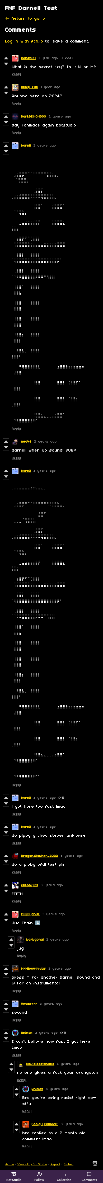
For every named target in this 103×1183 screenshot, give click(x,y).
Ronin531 (28, 58)
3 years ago (45, 145)
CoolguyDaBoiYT (45, 1124)
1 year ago (48, 58)
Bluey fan (29, 87)
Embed (68, 1164)
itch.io (9, 1164)
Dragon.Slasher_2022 (39, 856)
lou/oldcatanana (40, 1064)
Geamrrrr (29, 1004)
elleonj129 (29, 885)
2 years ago (60, 116)
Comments (89, 1180)
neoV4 (26, 441)
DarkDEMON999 (33, 116)
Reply (16, 74)
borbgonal (35, 939)
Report (55, 1164)
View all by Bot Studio (32, 1164)
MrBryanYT (30, 914)
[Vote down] (6, 64)
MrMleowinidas (33, 968)
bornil (26, 145)
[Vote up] (6, 58)
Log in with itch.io (24, 41)
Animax (27, 1033)
